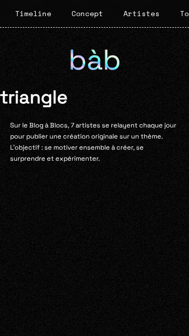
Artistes (141, 13)
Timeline (33, 13)
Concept (87, 13)
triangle (34, 97)
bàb (95, 60)
